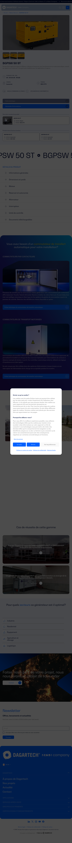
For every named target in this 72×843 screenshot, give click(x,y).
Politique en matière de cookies (24, 450)
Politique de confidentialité (39, 450)
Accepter (19, 444)
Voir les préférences (49, 444)
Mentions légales (51, 450)
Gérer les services (18, 439)
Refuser (33, 444)
